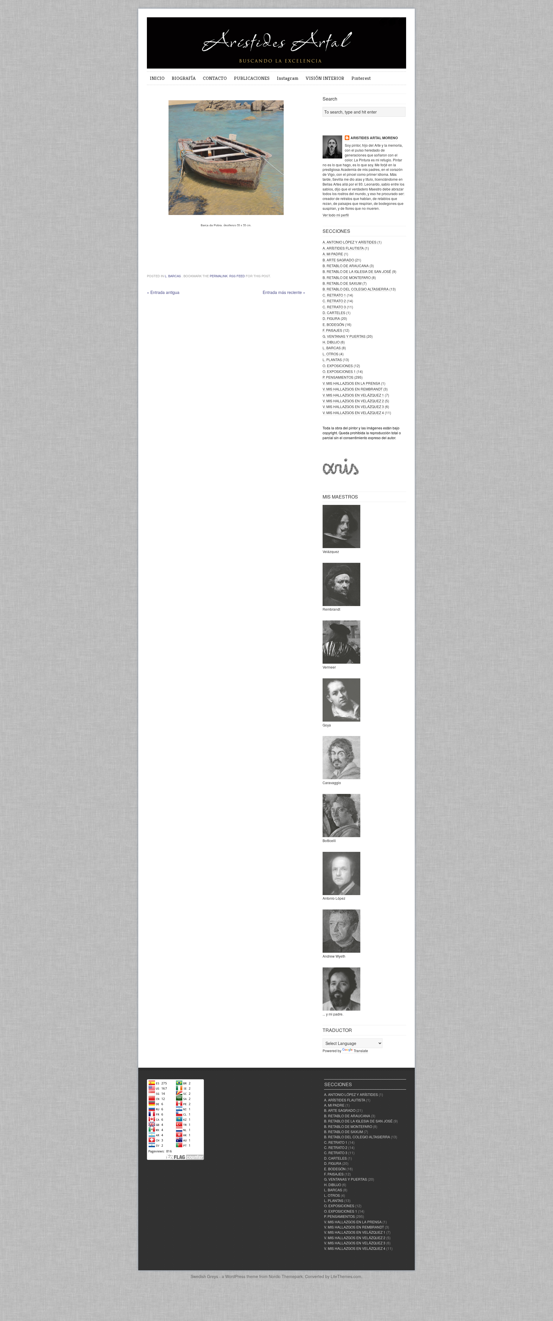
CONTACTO (215, 78)
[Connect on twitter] (383, 24)
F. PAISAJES (332, 330)
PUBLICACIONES (252, 78)
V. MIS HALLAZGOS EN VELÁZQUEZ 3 (353, 406)
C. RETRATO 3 (334, 306)
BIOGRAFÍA (184, 78)
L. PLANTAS (332, 359)
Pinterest (361, 78)
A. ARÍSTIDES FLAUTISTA (343, 248)
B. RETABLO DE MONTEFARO (347, 277)
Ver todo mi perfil (336, 214)
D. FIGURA (331, 318)
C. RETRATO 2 (334, 300)
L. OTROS (330, 353)
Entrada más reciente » (284, 292)
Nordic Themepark (286, 1276)
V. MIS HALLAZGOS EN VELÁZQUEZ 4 (353, 412)
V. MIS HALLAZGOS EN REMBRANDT (352, 388)
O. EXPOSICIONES (338, 365)
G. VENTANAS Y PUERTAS (344, 336)
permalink (219, 275)
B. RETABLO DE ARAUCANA (346, 265)
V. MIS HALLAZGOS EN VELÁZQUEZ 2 (353, 400)
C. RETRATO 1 (334, 294)
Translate (361, 1050)
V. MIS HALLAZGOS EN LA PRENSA (351, 383)
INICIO (157, 78)
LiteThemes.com (346, 1276)
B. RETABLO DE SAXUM (342, 283)
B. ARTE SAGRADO (338, 259)
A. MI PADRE (333, 253)
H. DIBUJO (331, 341)
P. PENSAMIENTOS (338, 377)
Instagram (287, 78)
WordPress (235, 1276)
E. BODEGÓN (333, 324)
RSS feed (237, 275)
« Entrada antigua (163, 292)
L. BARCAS (173, 275)
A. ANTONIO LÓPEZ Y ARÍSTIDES (349, 241)
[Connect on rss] (401, 24)
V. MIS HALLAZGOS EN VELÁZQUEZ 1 (353, 394)
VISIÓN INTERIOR (325, 78)
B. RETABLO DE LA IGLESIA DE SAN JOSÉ (357, 271)
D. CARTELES (334, 312)
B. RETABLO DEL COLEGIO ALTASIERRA (356, 288)
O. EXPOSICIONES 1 (339, 371)
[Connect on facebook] (392, 24)
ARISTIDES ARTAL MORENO (374, 137)
